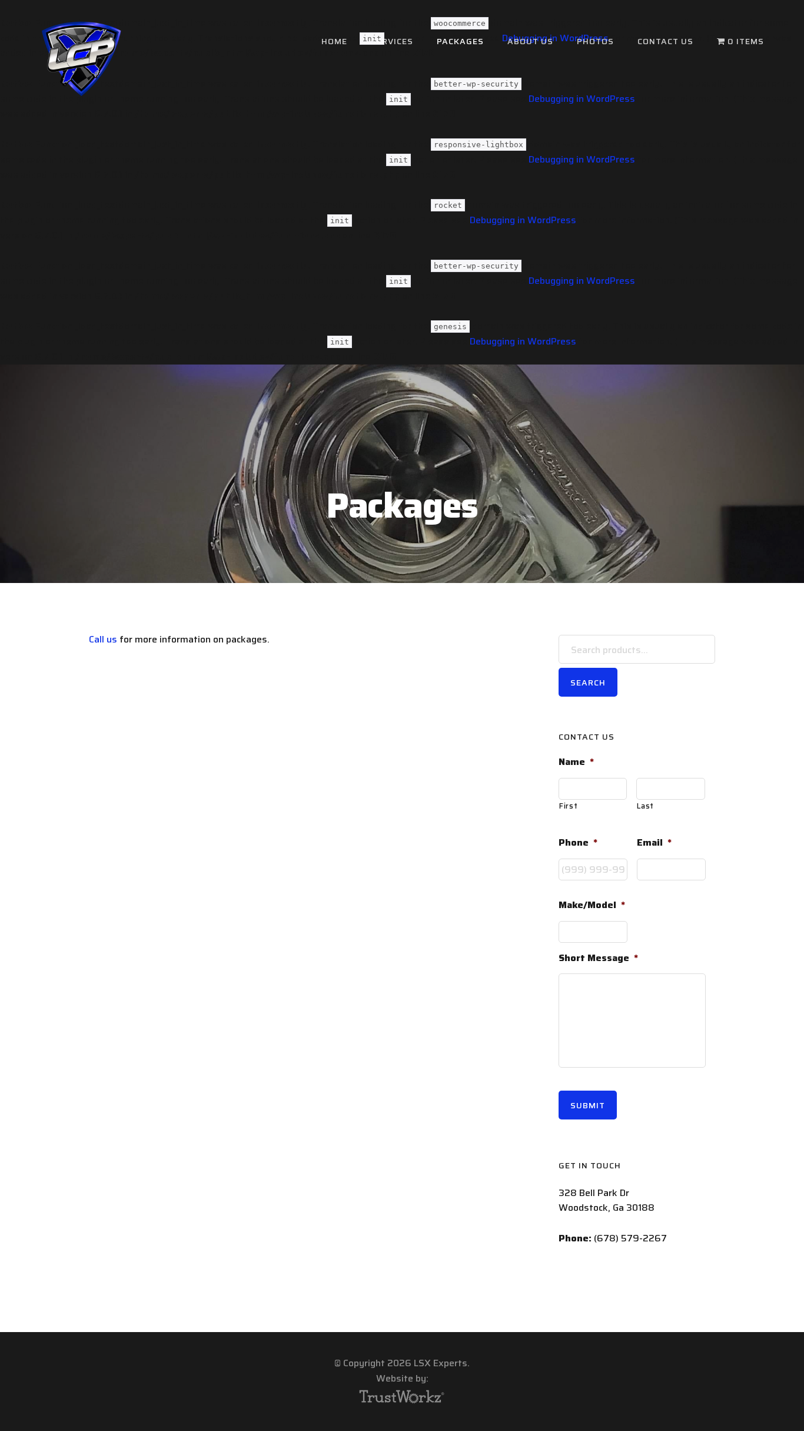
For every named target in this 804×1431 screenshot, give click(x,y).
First (568, 806)
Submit (587, 1105)
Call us (103, 639)
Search (588, 682)
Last (645, 806)
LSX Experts (81, 59)
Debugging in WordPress (582, 159)
